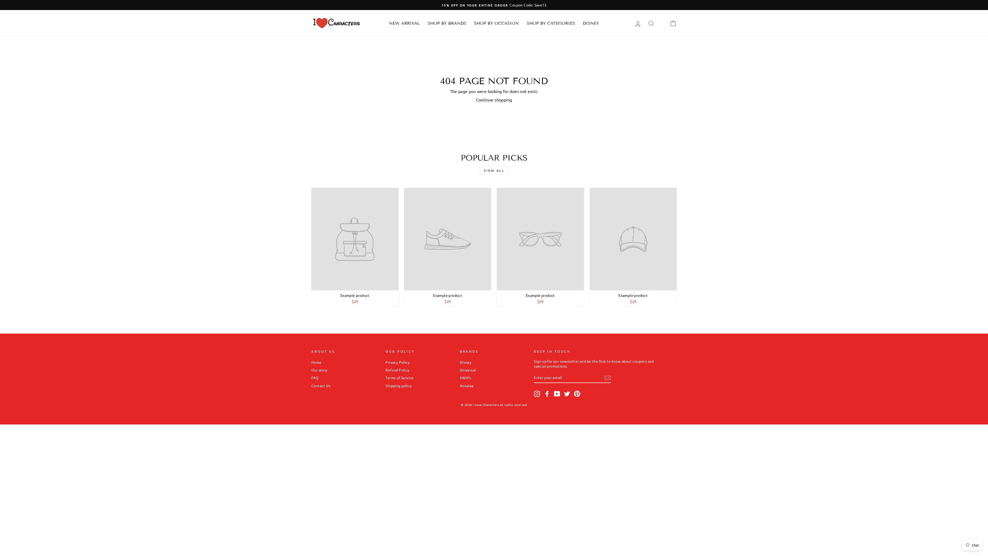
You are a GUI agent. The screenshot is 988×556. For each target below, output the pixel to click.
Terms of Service (399, 377)
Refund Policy (397, 370)
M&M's (465, 377)
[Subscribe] (607, 377)
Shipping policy (398, 385)
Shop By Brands (447, 23)
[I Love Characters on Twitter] (567, 394)
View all (494, 170)
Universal (468, 370)
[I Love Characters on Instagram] (537, 394)
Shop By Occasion (496, 23)
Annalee (467, 385)
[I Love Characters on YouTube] (557, 394)
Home (316, 362)
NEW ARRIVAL (404, 23)
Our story (319, 370)
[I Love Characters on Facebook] (547, 394)
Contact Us (320, 385)
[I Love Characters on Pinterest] (577, 394)
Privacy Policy (397, 362)
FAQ (315, 377)
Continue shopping (494, 99)
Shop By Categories (551, 23)
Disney (591, 23)
